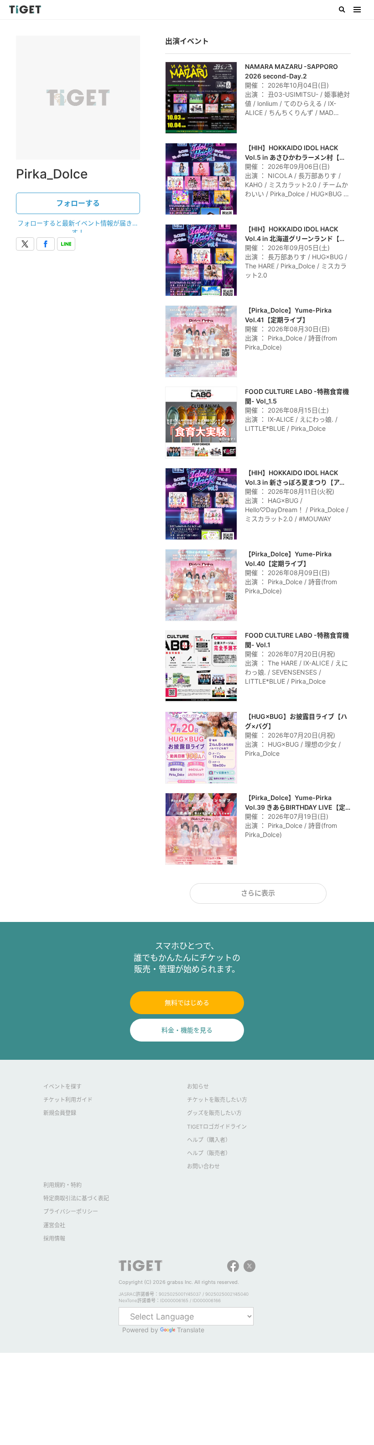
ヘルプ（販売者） (209, 1153)
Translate (190, 1330)
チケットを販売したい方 (217, 1099)
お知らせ (198, 1086)
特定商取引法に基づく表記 (76, 1198)
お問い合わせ (203, 1166)
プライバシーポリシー (70, 1211)
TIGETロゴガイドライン (217, 1126)
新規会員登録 (59, 1113)
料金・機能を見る (187, 1030)
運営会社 (54, 1225)
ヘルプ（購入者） (209, 1139)
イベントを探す (62, 1086)
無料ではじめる (187, 1002)
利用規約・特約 (62, 1185)
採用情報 (54, 1238)
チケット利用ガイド (68, 1099)
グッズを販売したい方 (214, 1113)
